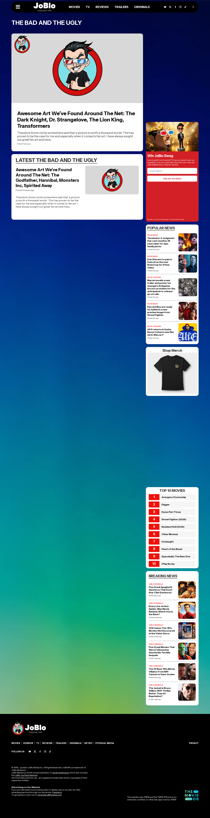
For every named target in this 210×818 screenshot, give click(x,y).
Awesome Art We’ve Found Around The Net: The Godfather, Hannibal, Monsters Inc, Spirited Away (47, 177)
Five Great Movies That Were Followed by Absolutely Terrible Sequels (162, 651)
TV (88, 7)
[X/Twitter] (170, 7)
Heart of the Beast (172, 549)
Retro (88, 743)
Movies (74, 7)
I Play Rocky (168, 563)
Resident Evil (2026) (173, 526)
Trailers (121, 7)
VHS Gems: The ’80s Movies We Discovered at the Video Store (162, 631)
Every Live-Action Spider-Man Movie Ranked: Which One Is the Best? (161, 610)
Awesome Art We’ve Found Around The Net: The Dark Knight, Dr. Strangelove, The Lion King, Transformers (76, 119)
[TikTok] (185, 7)
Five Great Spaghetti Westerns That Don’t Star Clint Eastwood (160, 590)
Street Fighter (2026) (174, 519)
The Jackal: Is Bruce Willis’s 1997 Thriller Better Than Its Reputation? (160, 692)
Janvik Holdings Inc (60, 772)
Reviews (102, 7)
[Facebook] (175, 7)
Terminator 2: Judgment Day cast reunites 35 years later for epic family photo (160, 242)
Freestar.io (57, 792)
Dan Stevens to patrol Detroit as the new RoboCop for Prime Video (159, 263)
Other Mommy (170, 534)
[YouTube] (165, 7)
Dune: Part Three (171, 512)
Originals (142, 7)
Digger (166, 504)
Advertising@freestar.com (49, 795)
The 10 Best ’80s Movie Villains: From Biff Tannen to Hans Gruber (162, 672)
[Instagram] (180, 7)
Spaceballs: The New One (176, 556)
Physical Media (104, 743)
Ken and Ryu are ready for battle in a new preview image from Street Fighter (159, 311)
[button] (18, 7)
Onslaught (168, 541)
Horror (28, 743)
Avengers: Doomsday (174, 497)
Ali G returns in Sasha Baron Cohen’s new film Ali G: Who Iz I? (160, 332)
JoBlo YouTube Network (26, 775)
